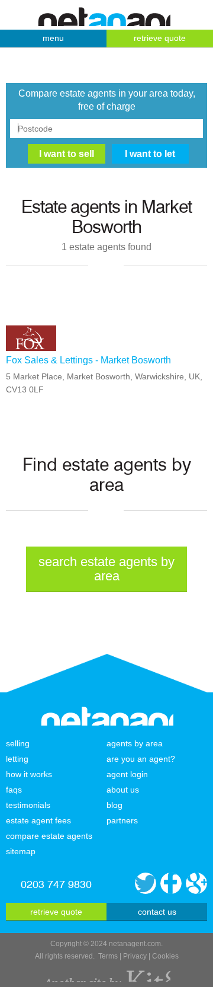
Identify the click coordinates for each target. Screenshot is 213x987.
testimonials (28, 805)
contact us (157, 911)
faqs (14, 789)
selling (18, 743)
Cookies (165, 956)
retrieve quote (160, 38)
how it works (29, 774)
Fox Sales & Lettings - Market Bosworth (88, 360)
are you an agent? (140, 759)
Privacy (135, 956)
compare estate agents (49, 836)
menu (53, 38)
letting (17, 759)
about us (122, 789)
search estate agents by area (106, 568)
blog (114, 805)
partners (122, 820)
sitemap (21, 851)
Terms (108, 956)
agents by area (134, 743)
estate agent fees (38, 820)
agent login (127, 774)
